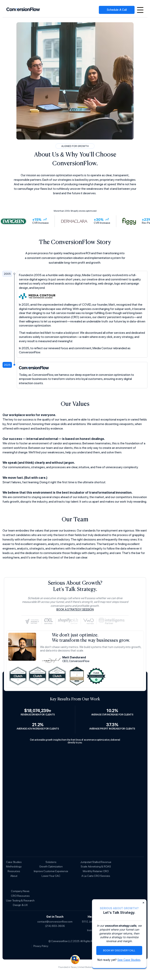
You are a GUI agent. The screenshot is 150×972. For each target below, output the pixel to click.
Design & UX (20, 905)
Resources (14, 871)
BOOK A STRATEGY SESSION (75, 609)
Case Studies (14, 862)
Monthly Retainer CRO (96, 871)
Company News (20, 891)
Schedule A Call (117, 10)
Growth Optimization (51, 866)
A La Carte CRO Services (95, 875)
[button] (140, 10)
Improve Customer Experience (51, 871)
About (13, 875)
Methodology (13, 866)
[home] (23, 9)
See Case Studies (128, 959)
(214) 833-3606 (55, 925)
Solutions (51, 862)
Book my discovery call (119, 950)
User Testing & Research (20, 900)
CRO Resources (20, 895)
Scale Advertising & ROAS (96, 866)
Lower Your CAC (51, 875)
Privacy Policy (40, 946)
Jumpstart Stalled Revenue (95, 862)
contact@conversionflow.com (54, 921)
